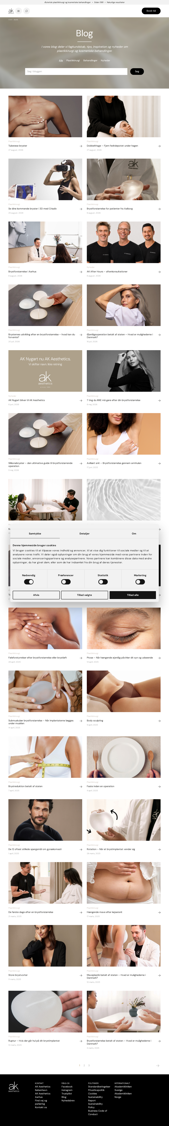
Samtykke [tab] (35, 533)
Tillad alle (133, 595)
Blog (64, 1097)
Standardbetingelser (99, 1086)
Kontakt (39, 1083)
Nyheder (105, 60)
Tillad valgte (84, 595)
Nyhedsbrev (68, 1100)
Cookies (92, 1093)
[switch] (66, 581)
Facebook (67, 1086)
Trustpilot (67, 1093)
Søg (137, 71)
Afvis (36, 595)
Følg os (65, 1083)
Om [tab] (134, 533)
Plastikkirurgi (73, 60)
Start (10, 20)
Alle (61, 60)
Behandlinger (90, 60)
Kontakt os (41, 1107)
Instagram (67, 1090)
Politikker (93, 1083)
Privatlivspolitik (96, 1090)
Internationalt (122, 1083)
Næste (157, 1065)
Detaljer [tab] (84, 533)
